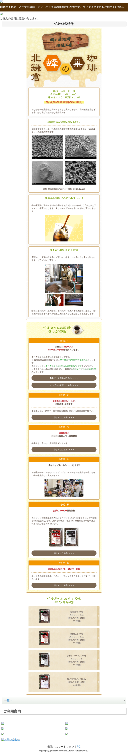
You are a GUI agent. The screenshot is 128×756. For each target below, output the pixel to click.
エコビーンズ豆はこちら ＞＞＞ (64, 378)
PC (78, 746)
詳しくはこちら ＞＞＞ (64, 417)
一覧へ (8, 700)
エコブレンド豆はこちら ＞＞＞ (64, 385)
